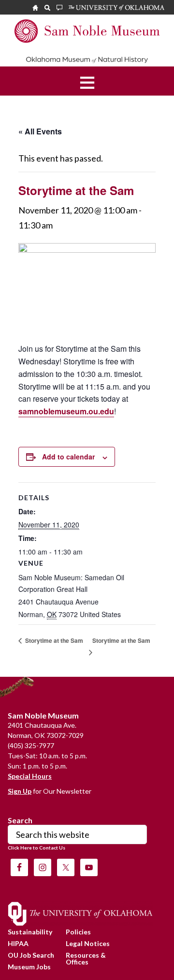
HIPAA (18, 943)
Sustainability (30, 932)
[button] (87, 81)
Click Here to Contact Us (36, 847)
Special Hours (30, 776)
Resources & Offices (86, 958)
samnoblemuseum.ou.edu (66, 411)
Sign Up (19, 791)
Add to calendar (68, 456)
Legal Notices (88, 943)
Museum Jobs (29, 967)
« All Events (40, 131)
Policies (78, 932)
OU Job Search (31, 955)
